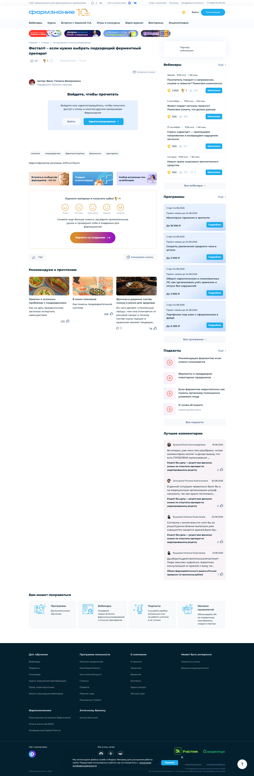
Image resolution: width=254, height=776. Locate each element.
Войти (195, 12)
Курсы (52, 22)
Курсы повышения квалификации (47, 680)
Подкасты (34, 668)
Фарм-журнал (134, 22)
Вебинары (35, 22)
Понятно (170, 762)
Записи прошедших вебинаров (46, 693)
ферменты (95, 153)
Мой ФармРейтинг (90, 668)
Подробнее (214, 224)
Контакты (135, 680)
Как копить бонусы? (91, 674)
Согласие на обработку (215, 764)
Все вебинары (193, 185)
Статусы (84, 680)
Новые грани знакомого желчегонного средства (192, 163)
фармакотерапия (74, 153)
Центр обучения (89, 717)
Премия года (87, 693)
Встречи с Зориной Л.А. (76, 22)
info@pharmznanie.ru (192, 3)
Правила (84, 687)
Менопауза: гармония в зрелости (188, 217)
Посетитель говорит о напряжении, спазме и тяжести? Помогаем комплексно (194, 81)
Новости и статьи (190, 661)
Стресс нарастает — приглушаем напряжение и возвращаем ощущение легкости (192, 135)
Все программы (193, 339)
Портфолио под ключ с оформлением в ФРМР (192, 316)
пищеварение (52, 153)
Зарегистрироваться (102, 121)
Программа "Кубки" (90, 700)
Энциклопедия (179, 22)
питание (35, 153)
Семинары (35, 674)
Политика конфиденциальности (188, 764)
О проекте (136, 661)
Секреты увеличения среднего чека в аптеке (191, 248)
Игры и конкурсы (108, 22)
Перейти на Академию (90, 237)
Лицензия (135, 668)
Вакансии (135, 674)
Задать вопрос (138, 687)
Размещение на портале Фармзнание (50, 717)
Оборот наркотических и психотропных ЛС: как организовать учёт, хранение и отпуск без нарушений (192, 282)
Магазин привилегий (91, 661)
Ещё (221, 64)
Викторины (155, 22)
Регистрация (213, 12)
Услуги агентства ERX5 (41, 724)
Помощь (173, 3)
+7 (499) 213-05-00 (215, 3)
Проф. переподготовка (41, 687)
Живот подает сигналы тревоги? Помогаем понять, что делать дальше (191, 107)
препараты (112, 153)
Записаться (214, 90)
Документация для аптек (195, 668)
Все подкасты (195, 422)
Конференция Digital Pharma (45, 730)
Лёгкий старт (137, 693)
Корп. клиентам (158, 3)
